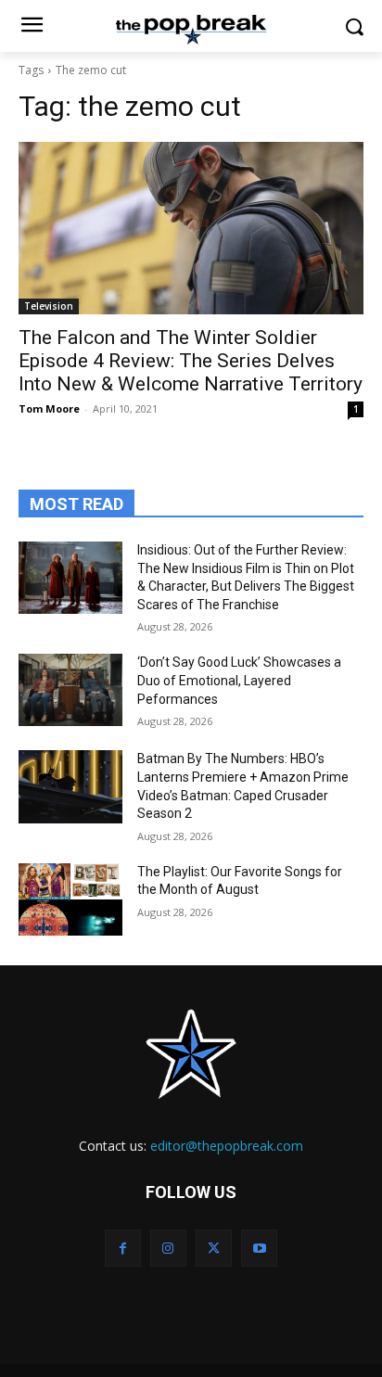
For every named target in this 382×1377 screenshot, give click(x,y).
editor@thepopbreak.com (226, 1145)
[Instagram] (168, 1248)
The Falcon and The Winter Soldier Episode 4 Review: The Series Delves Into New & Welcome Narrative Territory (191, 360)
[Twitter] (214, 1248)
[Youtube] (259, 1248)
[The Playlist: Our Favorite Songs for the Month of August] (70, 899)
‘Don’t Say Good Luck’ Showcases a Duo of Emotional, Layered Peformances (239, 680)
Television (48, 306)
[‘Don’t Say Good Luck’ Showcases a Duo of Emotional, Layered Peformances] (70, 690)
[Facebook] (123, 1248)
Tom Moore (49, 408)
